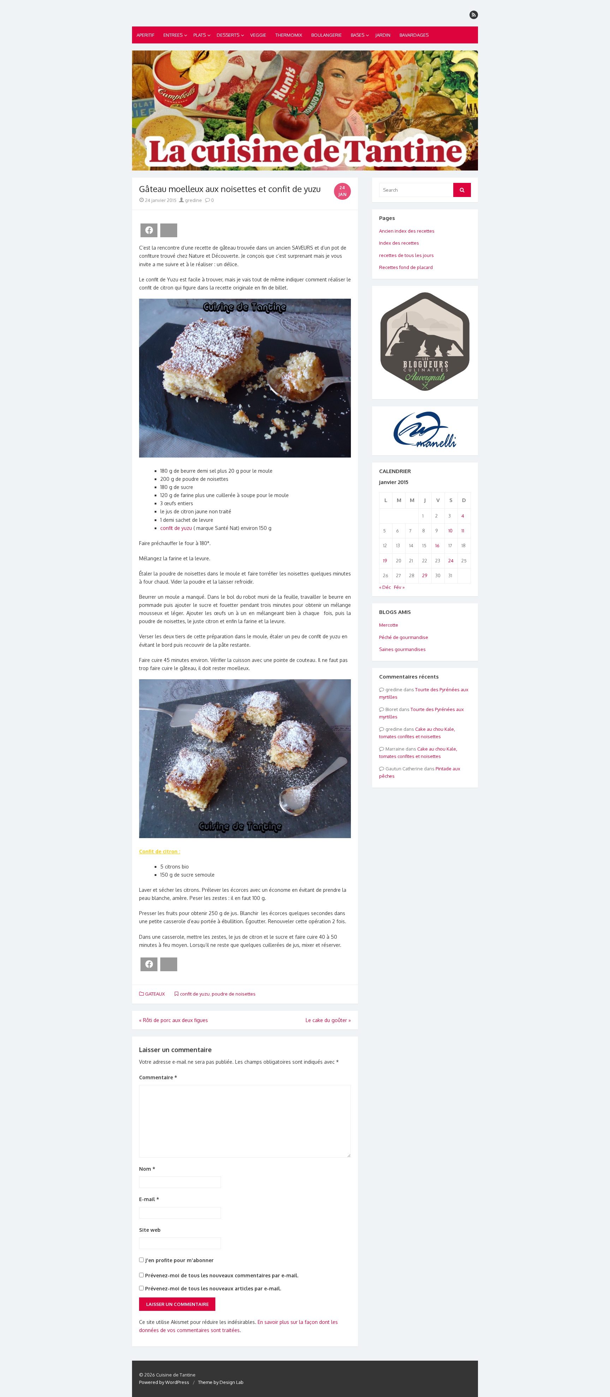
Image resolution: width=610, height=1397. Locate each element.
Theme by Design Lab (221, 1382)
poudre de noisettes (234, 994)
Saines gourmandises (402, 649)
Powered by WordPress (164, 1382)
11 (462, 530)
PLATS (199, 35)
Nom (147, 1169)
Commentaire (158, 1077)
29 (424, 575)
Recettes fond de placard (406, 267)
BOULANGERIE (326, 35)
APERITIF (145, 35)
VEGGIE (258, 35)
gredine (193, 200)
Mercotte (388, 625)
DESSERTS (228, 35)
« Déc (385, 587)
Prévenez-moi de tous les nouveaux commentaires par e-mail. (221, 1275)
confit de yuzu (176, 528)
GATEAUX (155, 994)
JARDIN (382, 35)
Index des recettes (399, 243)
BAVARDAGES (414, 35)
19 (385, 560)
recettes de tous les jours (406, 255)
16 (437, 545)
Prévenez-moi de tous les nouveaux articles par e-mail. (213, 1288)
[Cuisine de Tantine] (305, 110)
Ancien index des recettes (407, 231)
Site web (150, 1230)
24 (451, 560)
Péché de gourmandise (403, 637)
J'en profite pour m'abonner (179, 1260)
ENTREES (173, 35)
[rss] (474, 15)
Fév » (399, 587)
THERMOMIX (288, 35)
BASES (357, 35)
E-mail (149, 1199)
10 (450, 530)
